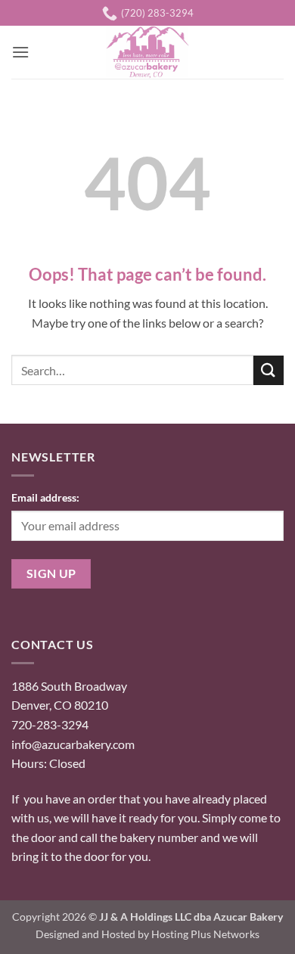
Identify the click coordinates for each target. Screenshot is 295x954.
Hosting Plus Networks (205, 934)
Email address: (45, 497)
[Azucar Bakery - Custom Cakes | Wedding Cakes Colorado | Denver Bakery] (147, 52)
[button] (20, 51)
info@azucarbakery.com (73, 744)
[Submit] (268, 370)
